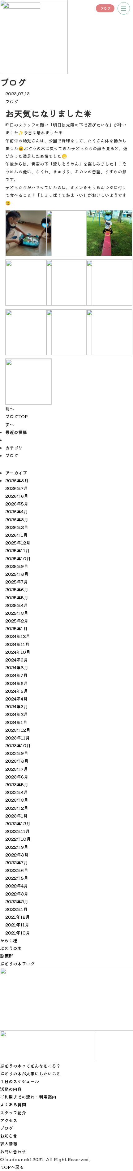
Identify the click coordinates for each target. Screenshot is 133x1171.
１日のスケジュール (19, 1081)
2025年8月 (16, 574)
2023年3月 (16, 800)
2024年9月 (16, 660)
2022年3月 (16, 894)
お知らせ (8, 1136)
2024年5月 (16, 691)
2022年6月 (16, 870)
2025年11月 (17, 550)
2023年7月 (16, 769)
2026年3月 (16, 519)
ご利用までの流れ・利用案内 (28, 1097)
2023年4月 (16, 792)
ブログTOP (16, 416)
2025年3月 (16, 613)
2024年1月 (16, 722)
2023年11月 (17, 738)
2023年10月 (18, 745)
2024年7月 (16, 675)
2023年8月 (16, 761)
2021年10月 (17, 933)
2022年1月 (16, 909)
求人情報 (8, 1143)
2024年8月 (16, 667)
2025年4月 (16, 605)
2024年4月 (16, 699)
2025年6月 (16, 589)
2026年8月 (16, 480)
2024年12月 (17, 636)
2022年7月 (16, 862)
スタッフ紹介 (13, 1112)
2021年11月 (17, 925)
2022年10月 (18, 839)
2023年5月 (16, 784)
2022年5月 (16, 878)
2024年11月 (17, 644)
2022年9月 (16, 847)
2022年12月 (17, 823)
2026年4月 (16, 511)
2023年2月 (16, 808)
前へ (9, 409)
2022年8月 (16, 855)
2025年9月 (16, 566)
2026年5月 (16, 504)
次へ (9, 424)
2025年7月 (16, 582)
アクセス (8, 1120)
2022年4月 (16, 886)
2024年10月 (17, 652)
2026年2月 (16, 527)
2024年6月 (16, 683)
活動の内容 (11, 1089)
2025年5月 (16, 597)
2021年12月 (17, 917)
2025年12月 (17, 543)
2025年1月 (16, 628)
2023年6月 (16, 777)
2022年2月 (16, 901)
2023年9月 (16, 753)
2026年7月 (16, 488)
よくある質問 (13, 1104)
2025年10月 (18, 558)
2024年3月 (16, 706)
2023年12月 (17, 730)
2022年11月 (17, 831)
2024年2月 (16, 714)
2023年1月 (16, 816)
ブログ (105, 8)
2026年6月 (16, 496)
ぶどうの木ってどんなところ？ (30, 1066)
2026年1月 (16, 535)
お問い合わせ (13, 1151)
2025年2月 (16, 621)
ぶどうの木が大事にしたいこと (30, 1073)
